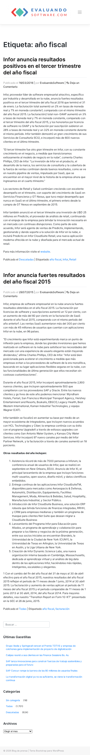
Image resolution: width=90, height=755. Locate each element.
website (45, 251)
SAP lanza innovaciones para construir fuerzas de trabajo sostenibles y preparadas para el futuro (44, 663)
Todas (22, 608)
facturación (62, 608)
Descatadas (26, 259)
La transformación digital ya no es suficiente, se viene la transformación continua (44, 678)
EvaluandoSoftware (52, 82)
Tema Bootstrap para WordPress (46, 750)
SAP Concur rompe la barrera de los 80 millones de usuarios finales (41, 670)
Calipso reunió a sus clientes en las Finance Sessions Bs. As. (37, 655)
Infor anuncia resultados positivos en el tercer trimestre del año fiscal (42, 66)
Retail (72, 259)
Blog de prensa (20, 750)
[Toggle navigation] (79, 12)
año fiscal (55, 259)
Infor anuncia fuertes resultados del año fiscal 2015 (44, 278)
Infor (65, 259)
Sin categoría (13, 700)
